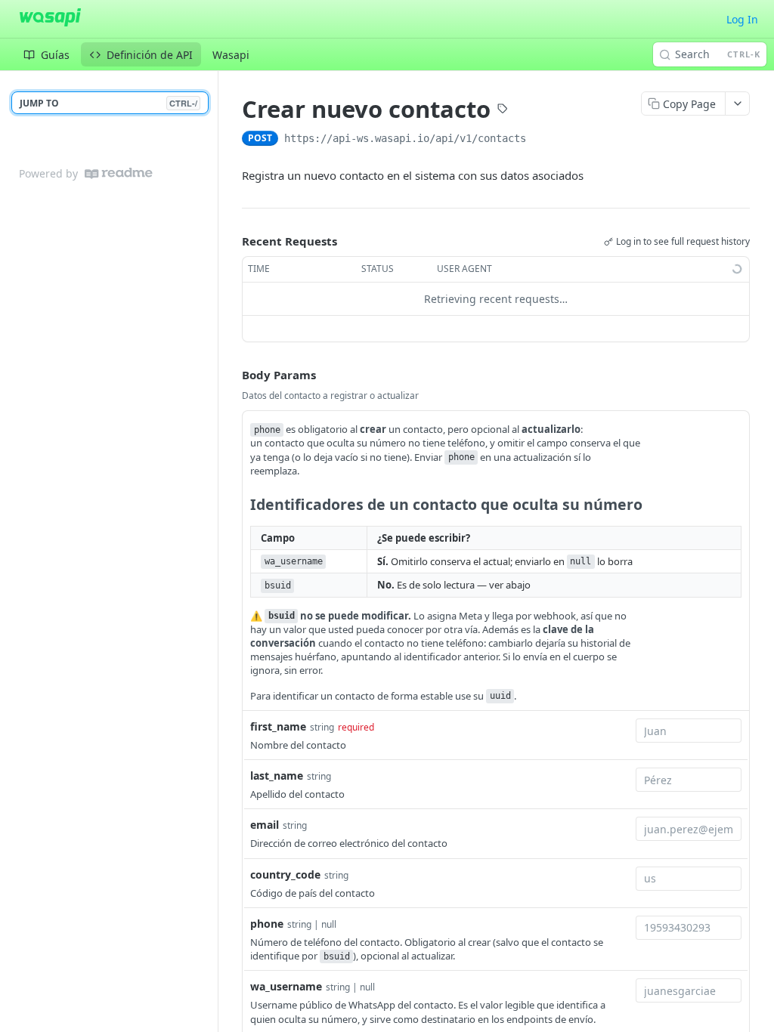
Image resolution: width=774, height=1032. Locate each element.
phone (266, 923)
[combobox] (688, 730)
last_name (276, 775)
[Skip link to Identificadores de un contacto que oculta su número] (240, 504)
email (264, 824)
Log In (742, 19)
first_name (278, 726)
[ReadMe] (119, 173)
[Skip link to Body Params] (231, 374)
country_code (285, 874)
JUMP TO (108, 103)
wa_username (286, 986)
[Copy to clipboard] (541, 140)
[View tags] (503, 110)
